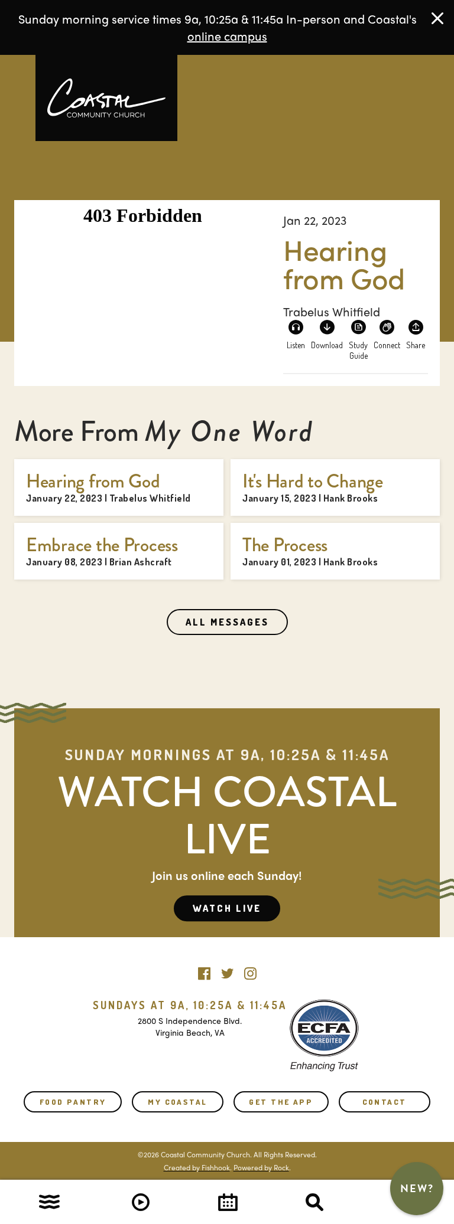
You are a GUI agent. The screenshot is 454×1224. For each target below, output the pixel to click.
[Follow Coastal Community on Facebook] (204, 971)
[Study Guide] (358, 334)
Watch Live (227, 908)
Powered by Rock (261, 1167)
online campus (227, 35)
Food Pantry (73, 1102)
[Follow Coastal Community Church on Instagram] (250, 971)
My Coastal (177, 1102)
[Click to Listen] (295, 334)
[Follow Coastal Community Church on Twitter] (227, 971)
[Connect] (387, 334)
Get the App (281, 1102)
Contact (384, 1102)
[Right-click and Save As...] (326, 334)
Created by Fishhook (197, 1167)
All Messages (227, 622)
